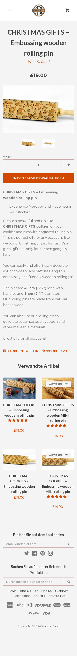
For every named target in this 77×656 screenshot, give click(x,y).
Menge (7, 156)
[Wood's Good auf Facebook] (34, 554)
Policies (39, 596)
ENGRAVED (62, 591)
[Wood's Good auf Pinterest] (42, 554)
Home (12, 591)
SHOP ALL (25, 591)
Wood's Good (38, 62)
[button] (18, 420)
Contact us (56, 596)
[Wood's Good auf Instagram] (50, 554)
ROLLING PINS (43, 591)
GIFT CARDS (22, 596)
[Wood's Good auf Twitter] (26, 554)
